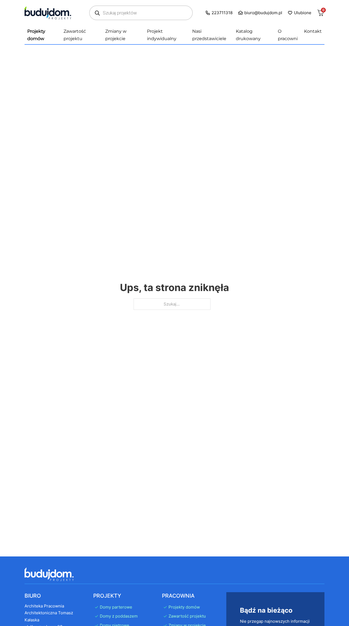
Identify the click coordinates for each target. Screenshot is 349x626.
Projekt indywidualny (161, 35)
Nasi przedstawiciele (209, 35)
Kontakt (313, 31)
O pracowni (288, 35)
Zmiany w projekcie (116, 35)
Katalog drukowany (248, 35)
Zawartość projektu (75, 35)
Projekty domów (36, 35)
